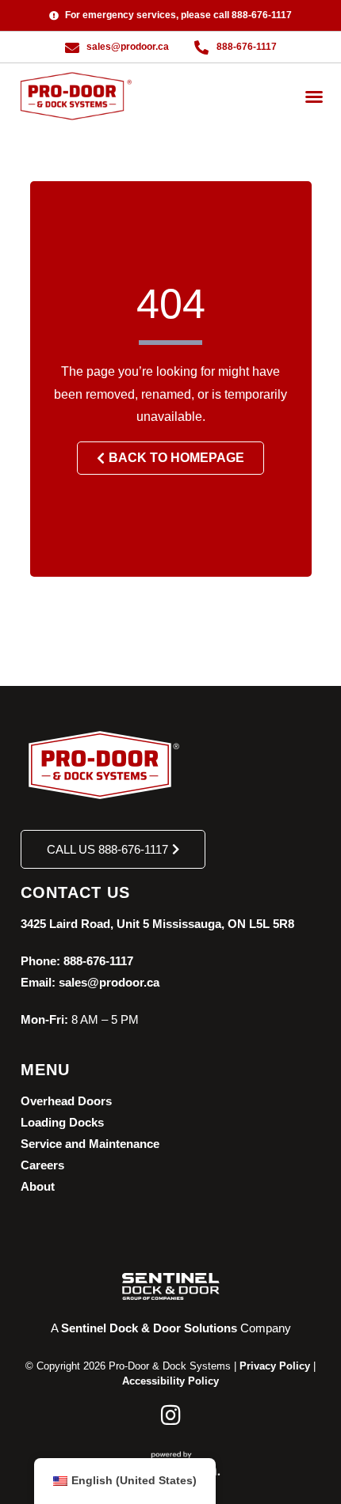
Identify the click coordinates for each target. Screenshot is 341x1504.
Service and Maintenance (90, 1143)
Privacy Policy (274, 1366)
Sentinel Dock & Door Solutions (149, 1328)
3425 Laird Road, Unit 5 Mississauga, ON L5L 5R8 (157, 923)
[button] (314, 96)
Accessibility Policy (170, 1381)
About (38, 1186)
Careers (42, 1165)
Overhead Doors (66, 1101)
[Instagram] (170, 1415)
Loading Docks (62, 1122)
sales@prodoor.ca (109, 982)
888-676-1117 (98, 961)
